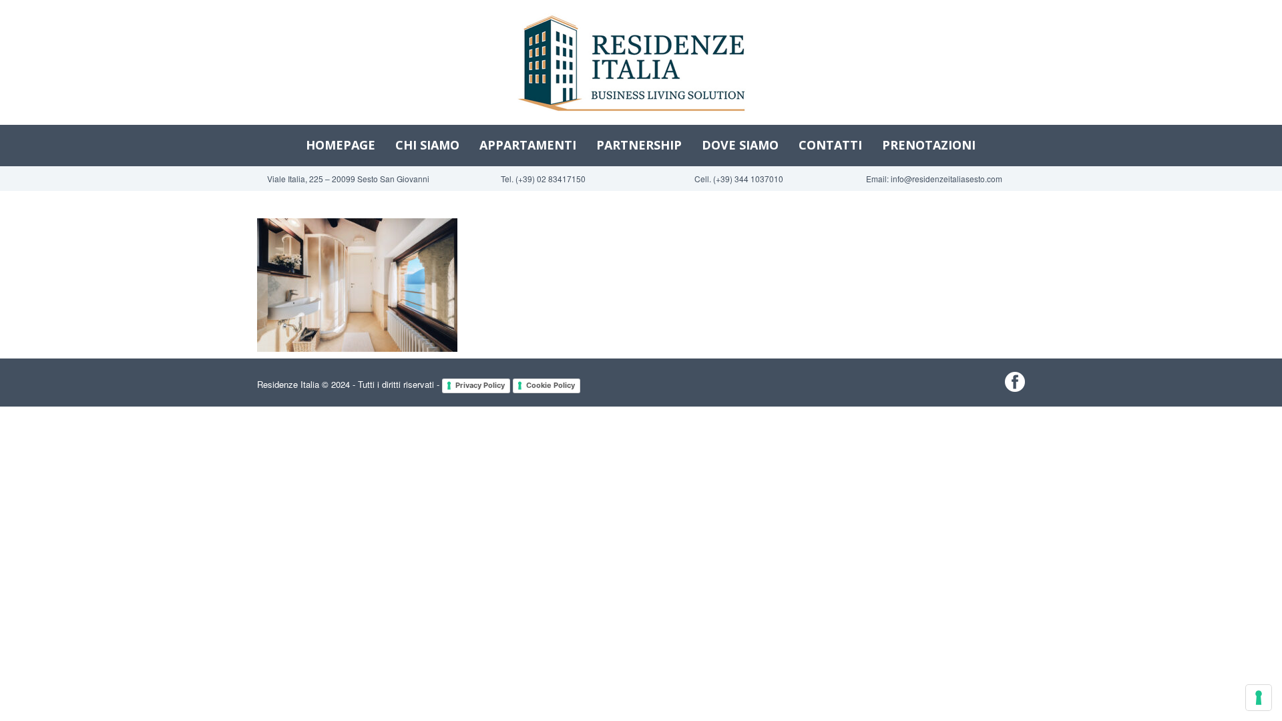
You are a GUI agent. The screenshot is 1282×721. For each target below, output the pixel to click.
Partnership (639, 145)
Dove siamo (740, 145)
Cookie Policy (550, 385)
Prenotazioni (929, 145)
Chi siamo (427, 145)
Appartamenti (527, 145)
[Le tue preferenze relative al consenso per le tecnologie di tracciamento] (1258, 697)
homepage (340, 145)
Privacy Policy (480, 385)
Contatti (830, 145)
